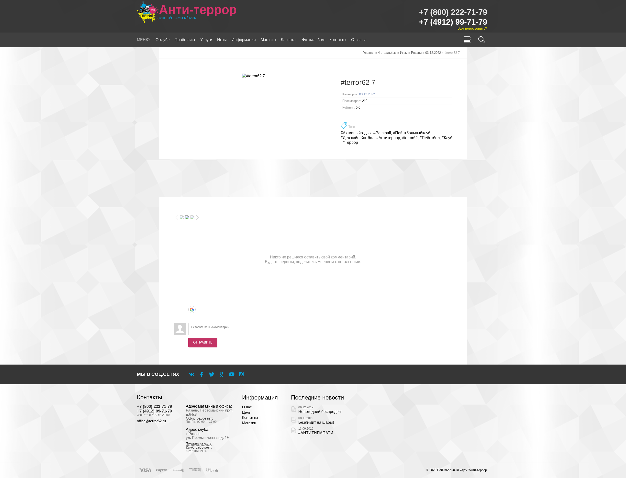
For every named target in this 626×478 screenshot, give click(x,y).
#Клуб (447, 138)
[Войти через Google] (192, 309)
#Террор (350, 142)
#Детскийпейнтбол (357, 138)
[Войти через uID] (192, 280)
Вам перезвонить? (472, 28)
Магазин (249, 423)
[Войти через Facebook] (192, 295)
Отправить (202, 342)
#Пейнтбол (430, 138)
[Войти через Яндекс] (192, 302)
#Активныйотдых (356, 133)
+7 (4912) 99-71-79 (453, 21)
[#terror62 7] (253, 75)
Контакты (250, 418)
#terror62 (410, 138)
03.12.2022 (367, 94)
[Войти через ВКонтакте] (192, 287)
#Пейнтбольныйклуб (411, 133)
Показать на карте (199, 443)
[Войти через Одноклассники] (192, 317)
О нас (247, 407)
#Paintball (382, 133)
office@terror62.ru (151, 421)
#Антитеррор (388, 138)
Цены (246, 412)
